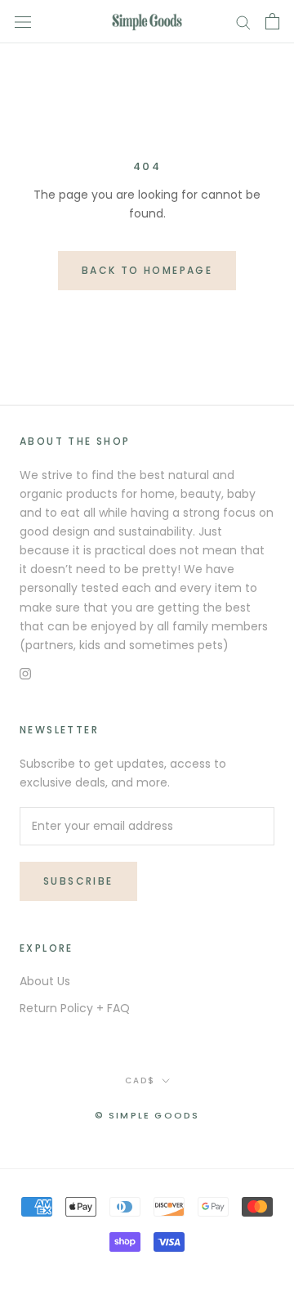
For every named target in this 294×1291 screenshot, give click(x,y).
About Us (45, 981)
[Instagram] (25, 673)
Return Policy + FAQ (75, 1008)
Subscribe (78, 881)
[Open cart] (272, 21)
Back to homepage (147, 270)
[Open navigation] (23, 22)
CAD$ (140, 1080)
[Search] (243, 22)
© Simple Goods (147, 1115)
